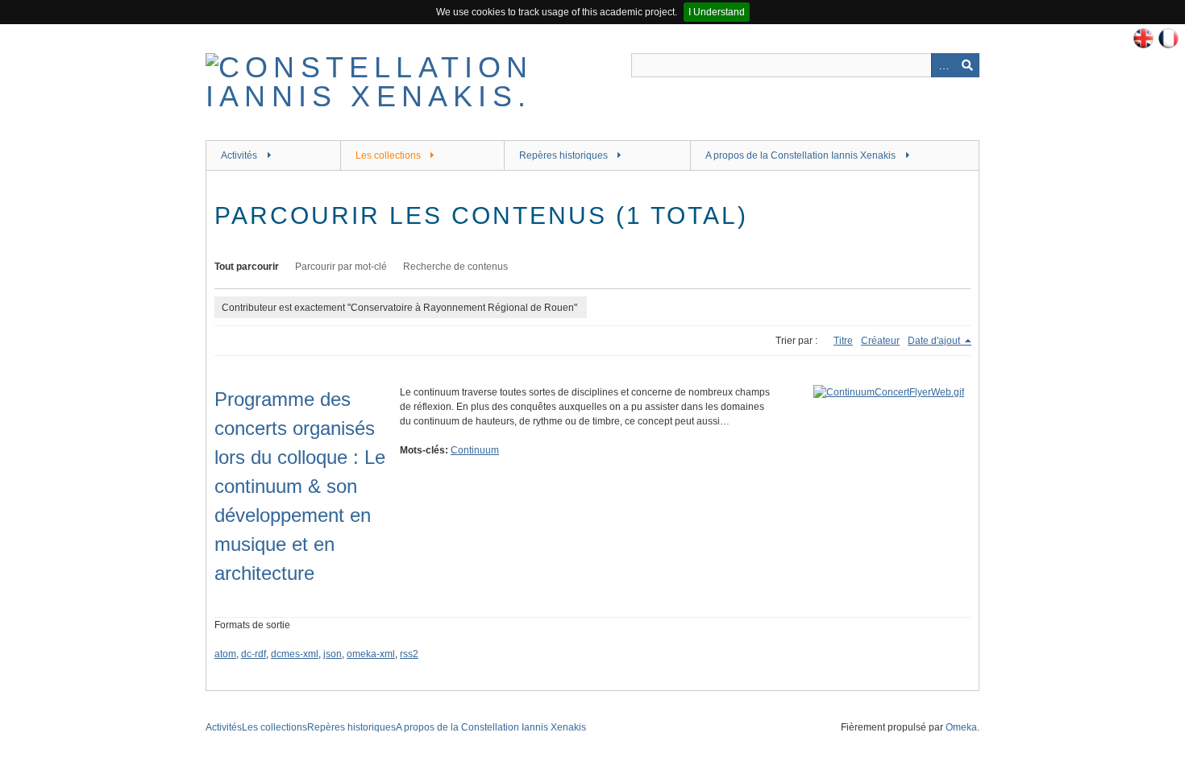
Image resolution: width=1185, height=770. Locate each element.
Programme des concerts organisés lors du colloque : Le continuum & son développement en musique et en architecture (299, 486)
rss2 (409, 654)
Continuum (475, 450)
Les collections (388, 155)
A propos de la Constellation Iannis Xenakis (800, 155)
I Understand (716, 12)
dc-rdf (253, 654)
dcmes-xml (294, 654)
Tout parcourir (246, 266)
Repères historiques (563, 155)
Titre (843, 340)
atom (225, 654)
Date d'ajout (935, 340)
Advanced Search (943, 65)
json (332, 654)
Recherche (967, 65)
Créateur (880, 340)
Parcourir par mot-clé (341, 266)
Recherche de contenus (455, 266)
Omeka (961, 727)
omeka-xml (371, 654)
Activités (239, 155)
